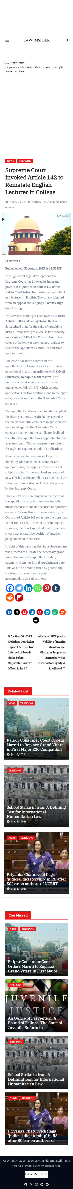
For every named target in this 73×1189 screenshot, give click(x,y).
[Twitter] (19, 588)
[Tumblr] (56, 588)
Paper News (32, 1166)
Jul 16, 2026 (18, 754)
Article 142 (40, 202)
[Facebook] (10, 588)
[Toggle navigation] (7, 40)
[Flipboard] (19, 597)
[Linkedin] (28, 588)
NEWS (10, 160)
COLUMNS (15, 985)
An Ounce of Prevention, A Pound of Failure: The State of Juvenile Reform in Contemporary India (35, 1025)
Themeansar (52, 1166)
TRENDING (25, 160)
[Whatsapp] (37, 588)
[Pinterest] (47, 588)
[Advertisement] (36, 111)
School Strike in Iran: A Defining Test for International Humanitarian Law (36, 812)
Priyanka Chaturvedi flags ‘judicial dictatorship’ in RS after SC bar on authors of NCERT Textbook (36, 881)
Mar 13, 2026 (18, 888)
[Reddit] (10, 597)
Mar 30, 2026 (18, 821)
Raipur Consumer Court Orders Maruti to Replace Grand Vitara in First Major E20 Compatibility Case (36, 747)
